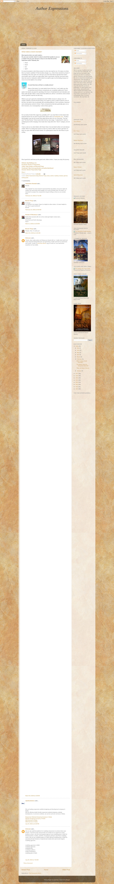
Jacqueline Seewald (31, 183)
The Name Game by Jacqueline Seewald (82, 365)
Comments (79, 53)
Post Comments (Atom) (35, 873)
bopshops (56, 879)
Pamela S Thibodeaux (31, 214)
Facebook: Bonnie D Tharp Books (31, 164)
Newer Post (26, 870)
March (79, 356)
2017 (77, 373)
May (78, 352)
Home (23, 44)
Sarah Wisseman (78, 175)
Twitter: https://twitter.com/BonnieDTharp (33, 166)
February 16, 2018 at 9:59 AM (33, 209)
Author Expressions (52, 8)
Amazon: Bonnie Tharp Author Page (31, 169)
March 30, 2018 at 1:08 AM (32, 795)
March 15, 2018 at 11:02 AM (32, 233)
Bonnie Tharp (29, 200)
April (78, 354)
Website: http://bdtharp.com (29, 163)
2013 (77, 382)
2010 (77, 389)
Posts (77, 50)
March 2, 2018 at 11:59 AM (32, 223)
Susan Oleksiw (77, 167)
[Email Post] (44, 174)
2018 (77, 346)
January (79, 370)
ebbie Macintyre (79, 140)
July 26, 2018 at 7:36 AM (31, 860)
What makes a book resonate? (32, 52)
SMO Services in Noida (31, 821)
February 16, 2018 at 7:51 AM (33, 195)
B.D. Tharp (76, 131)
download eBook (41, 243)
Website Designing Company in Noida (35, 818)
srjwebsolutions (30, 800)
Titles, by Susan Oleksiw (83, 368)
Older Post (66, 870)
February (79, 359)
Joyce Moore (77, 121)
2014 (77, 380)
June (78, 350)
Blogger (68, 879)
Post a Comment (28, 863)
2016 (77, 375)
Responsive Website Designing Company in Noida (38, 817)
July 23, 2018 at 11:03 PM (32, 823)
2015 (77, 378)
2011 (77, 386)
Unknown (28, 238)
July (78, 348)
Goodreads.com (58, 116)
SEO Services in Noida (31, 820)
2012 (77, 384)
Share (23, 172)
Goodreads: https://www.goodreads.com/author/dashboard (38, 168)
